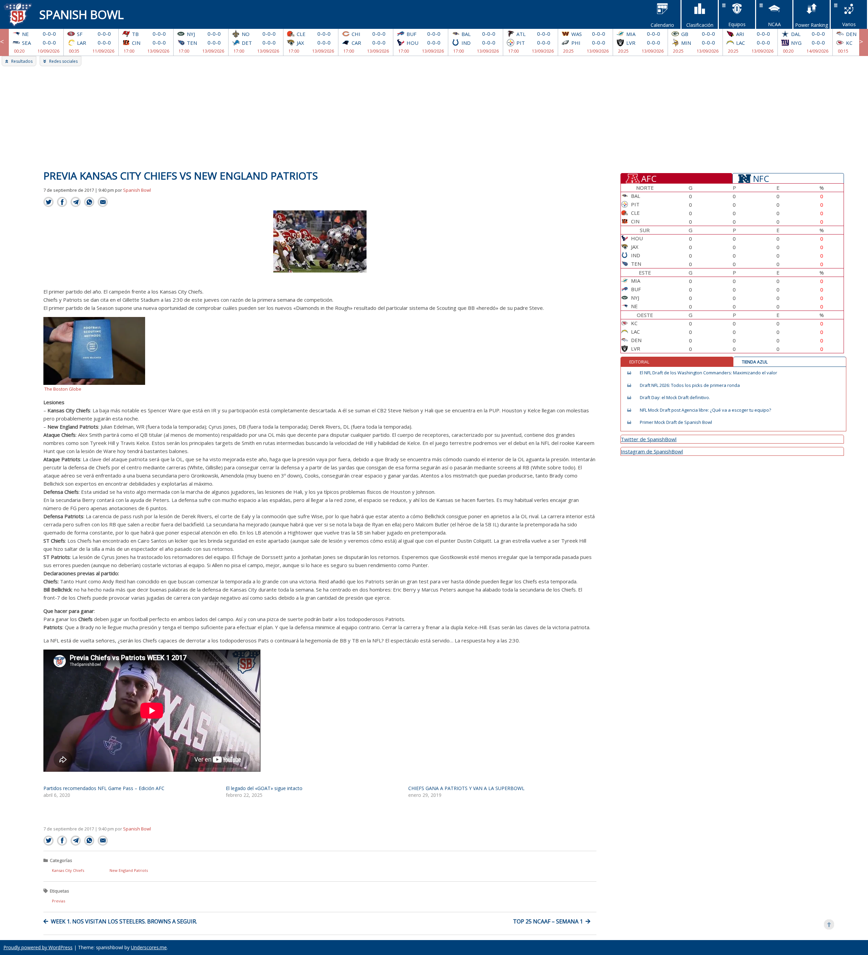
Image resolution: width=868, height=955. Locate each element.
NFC (761, 178)
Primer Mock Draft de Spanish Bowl (676, 422)
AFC (648, 178)
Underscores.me (149, 947)
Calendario (662, 25)
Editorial (639, 362)
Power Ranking (811, 25)
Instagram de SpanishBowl (652, 451)
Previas (58, 900)
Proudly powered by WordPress (38, 947)
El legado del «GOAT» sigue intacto (264, 788)
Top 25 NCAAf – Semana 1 (548, 921)
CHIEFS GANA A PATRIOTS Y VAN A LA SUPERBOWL (466, 788)
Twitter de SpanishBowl (648, 439)
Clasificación (699, 25)
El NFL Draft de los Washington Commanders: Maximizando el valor (708, 372)
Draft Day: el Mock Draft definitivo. (675, 397)
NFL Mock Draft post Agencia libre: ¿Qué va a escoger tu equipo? (705, 410)
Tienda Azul (755, 362)
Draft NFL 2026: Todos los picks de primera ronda (690, 385)
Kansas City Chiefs (68, 870)
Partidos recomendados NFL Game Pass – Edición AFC (103, 788)
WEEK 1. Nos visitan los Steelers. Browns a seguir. (124, 921)
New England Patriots (129, 870)
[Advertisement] (434, 117)
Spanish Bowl (81, 14)
